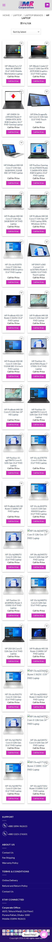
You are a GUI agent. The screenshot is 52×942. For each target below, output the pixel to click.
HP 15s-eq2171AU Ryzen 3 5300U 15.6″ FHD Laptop (38, 788)
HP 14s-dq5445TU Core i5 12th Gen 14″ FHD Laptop (38, 557)
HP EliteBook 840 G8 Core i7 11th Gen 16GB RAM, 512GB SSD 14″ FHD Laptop (13, 169)
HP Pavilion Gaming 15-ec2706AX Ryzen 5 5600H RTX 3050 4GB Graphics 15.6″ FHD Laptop (39, 170)
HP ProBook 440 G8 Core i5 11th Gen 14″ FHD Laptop (38, 318)
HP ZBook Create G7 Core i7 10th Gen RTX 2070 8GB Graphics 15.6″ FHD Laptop (38, 70)
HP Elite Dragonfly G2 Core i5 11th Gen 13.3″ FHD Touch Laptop (38, 118)
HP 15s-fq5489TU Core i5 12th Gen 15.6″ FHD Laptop (38, 603)
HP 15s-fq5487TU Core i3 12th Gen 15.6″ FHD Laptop (13, 788)
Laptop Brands (34, 15)
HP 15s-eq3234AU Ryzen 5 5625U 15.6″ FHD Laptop (38, 697)
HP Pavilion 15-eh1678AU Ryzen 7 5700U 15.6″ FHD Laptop (38, 365)
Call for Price (13, 81)
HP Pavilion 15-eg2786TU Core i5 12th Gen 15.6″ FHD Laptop (13, 462)
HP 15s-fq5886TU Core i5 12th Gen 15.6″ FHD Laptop (13, 557)
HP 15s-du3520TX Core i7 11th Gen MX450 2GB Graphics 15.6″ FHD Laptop (13, 268)
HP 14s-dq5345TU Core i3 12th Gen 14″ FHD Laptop (38, 742)
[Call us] (4, 825)
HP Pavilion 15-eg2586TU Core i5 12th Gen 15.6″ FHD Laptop (39, 413)
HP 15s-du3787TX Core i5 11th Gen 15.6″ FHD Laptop (38, 460)
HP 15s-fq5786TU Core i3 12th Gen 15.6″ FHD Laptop (13, 742)
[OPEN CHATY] (44, 934)
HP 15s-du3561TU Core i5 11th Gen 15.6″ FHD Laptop (13, 697)
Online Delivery (10, 880)
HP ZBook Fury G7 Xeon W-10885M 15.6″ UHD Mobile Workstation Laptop (13, 70)
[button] (4, 5)
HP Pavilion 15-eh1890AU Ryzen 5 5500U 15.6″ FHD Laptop (13, 604)
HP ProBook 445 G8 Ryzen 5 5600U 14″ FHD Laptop (13, 508)
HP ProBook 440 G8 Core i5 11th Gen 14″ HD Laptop (13, 412)
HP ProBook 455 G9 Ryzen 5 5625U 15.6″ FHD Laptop (13, 318)
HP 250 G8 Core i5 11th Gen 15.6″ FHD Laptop (13, 651)
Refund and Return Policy (14, 885)
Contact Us (7, 852)
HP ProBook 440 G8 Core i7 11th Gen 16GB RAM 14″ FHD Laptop (13, 220)
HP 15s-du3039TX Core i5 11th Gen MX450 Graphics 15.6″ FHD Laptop (38, 510)
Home (6, 15)
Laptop (17, 15)
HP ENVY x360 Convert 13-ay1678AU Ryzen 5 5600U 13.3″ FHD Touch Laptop (38, 269)
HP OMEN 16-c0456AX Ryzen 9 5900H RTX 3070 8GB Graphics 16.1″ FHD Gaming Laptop (13, 119)
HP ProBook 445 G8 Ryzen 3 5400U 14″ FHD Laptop (39, 651)
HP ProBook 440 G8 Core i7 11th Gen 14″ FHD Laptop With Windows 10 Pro (38, 220)
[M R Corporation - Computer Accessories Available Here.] (26, 5)
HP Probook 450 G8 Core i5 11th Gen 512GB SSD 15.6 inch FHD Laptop (13, 365)
